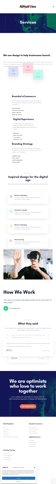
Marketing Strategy (33, 433)
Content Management (8, 455)
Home (4, 427)
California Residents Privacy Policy (10, 436)
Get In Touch (6, 433)
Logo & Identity (6, 453)
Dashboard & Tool (32, 446)
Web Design (31, 440)
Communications (6, 459)
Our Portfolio (6, 429)
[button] (34, 467)
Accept (18, 478)
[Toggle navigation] (53, 6)
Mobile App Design (33, 442)
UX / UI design (32, 444)
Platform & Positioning (33, 429)
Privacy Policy (18, 481)
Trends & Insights (32, 431)
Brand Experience (32, 427)
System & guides (6, 457)
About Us (5, 431)
